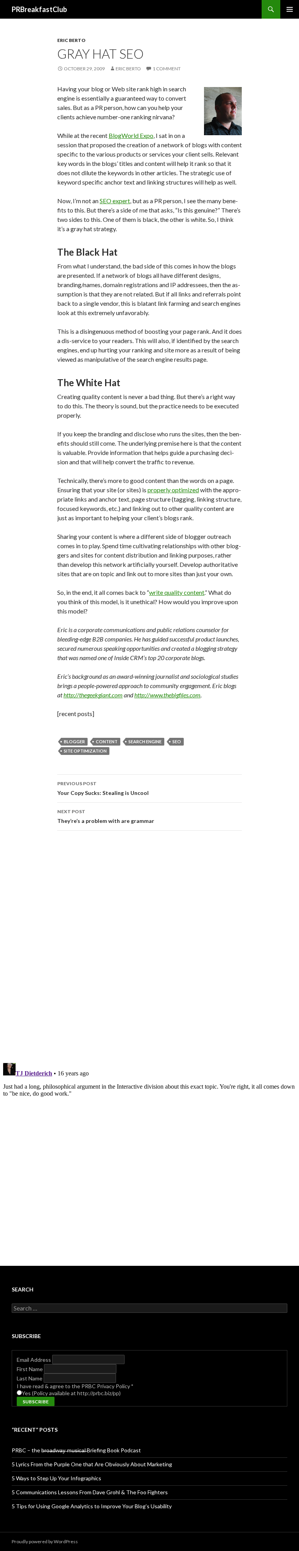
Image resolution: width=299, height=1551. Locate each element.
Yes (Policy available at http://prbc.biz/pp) (71, 1393)
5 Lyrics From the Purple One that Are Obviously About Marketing (92, 1464)
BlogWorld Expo (131, 135)
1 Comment (167, 68)
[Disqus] (149, 946)
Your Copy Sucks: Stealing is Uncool (103, 788)
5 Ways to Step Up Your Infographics (56, 1478)
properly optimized (173, 489)
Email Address (34, 1359)
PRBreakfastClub (39, 9)
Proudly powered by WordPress (45, 1541)
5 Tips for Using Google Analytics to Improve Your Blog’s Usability (92, 1506)
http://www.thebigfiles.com (167, 695)
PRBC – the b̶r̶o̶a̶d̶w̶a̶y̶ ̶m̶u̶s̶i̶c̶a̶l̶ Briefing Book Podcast (76, 1450)
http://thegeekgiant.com (93, 695)
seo (176, 741)
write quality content (176, 592)
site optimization (85, 750)
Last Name (30, 1378)
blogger (74, 741)
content (107, 741)
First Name (30, 1369)
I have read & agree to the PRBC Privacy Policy (75, 1386)
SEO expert (115, 200)
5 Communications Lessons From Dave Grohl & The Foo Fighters (90, 1492)
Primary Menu (289, 9)
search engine (145, 741)
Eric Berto (71, 40)
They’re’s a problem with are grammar (105, 816)
